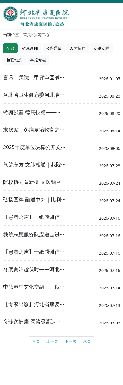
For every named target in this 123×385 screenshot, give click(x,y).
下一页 (71, 341)
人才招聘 (78, 48)
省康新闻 (30, 48)
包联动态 (14, 60)
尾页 (87, 341)
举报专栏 (38, 60)
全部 (10, 48)
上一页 (52, 341)
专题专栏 (101, 48)
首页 (27, 34)
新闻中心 (41, 34)
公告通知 (54, 48)
